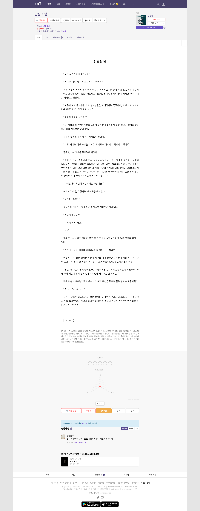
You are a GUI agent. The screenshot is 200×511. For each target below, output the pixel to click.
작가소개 (97, 20)
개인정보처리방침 (123, 483)
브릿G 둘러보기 (65, 483)
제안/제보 (93, 483)
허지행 (150, 16)
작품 (38, 37)
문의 (136, 489)
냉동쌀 (69, 435)
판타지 (43, 26)
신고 (132, 410)
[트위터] (98, 497)
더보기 (63, 31)
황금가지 (93, 493)
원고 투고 (76, 483)
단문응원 (57, 37)
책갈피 (70, 37)
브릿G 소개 (54, 483)
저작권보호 (135, 483)
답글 (75, 442)
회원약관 (101, 483)
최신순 (124, 428)
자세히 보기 (79, 341)
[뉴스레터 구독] (102, 497)
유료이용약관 (110, 483)
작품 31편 (154, 23)
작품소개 (80, 37)
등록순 (131, 428)
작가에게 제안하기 (149, 27)
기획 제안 (84, 483)
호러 (48, 26)
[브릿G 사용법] (124, 4)
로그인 (84, 423)
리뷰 (46, 37)
